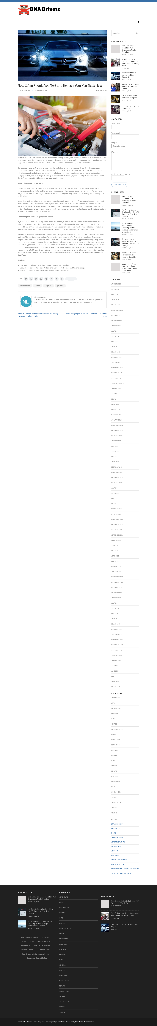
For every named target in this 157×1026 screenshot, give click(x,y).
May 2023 (114, 456)
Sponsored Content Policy (122, 873)
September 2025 (117, 320)
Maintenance (116, 781)
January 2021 (116, 572)
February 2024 (116, 415)
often (38, 286)
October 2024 (116, 378)
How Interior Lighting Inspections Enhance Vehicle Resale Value (44, 265)
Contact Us (115, 828)
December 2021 (117, 519)
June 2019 (115, 671)
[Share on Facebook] (26, 279)
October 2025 (116, 315)
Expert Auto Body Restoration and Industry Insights (129, 255)
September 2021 (117, 535)
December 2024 (117, 368)
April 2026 (115, 300)
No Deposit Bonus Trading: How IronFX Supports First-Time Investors (130, 213)
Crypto (114, 724)
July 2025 (114, 331)
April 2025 (115, 347)
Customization (117, 729)
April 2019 (115, 681)
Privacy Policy (117, 824)
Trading (114, 808)
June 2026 (115, 289)
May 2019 (114, 676)
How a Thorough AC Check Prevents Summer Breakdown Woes (44, 270)
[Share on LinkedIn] (36, 279)
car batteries (25, 286)
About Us (115, 851)
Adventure (115, 698)
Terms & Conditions (119, 860)
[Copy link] (71, 279)
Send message (120, 184)
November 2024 (117, 373)
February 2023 (116, 467)
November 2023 (117, 430)
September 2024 (117, 383)
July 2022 (114, 488)
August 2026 (116, 284)
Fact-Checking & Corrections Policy (125, 869)
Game (113, 760)
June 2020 (115, 608)
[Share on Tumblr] (57, 279)
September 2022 (117, 483)
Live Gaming (115, 776)
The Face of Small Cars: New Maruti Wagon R (129, 75)
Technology (116, 802)
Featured (115, 750)
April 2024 (115, 404)
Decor (113, 734)
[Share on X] (31, 279)
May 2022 (114, 498)
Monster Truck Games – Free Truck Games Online (130, 86)
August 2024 (116, 388)
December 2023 (117, 425)
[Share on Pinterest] (46, 279)
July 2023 (114, 446)
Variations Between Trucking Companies (130, 96)
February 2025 (116, 357)
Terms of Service (117, 837)
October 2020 (116, 587)
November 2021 (117, 524)
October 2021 (116, 530)
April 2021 (115, 556)
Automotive (102, 90)
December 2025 (117, 310)
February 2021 (116, 566)
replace (48, 286)
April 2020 (115, 619)
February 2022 (116, 509)
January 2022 (116, 514)
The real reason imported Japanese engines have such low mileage (130, 242)
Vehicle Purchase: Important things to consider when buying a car (130, 62)
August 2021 (116, 540)
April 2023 (115, 462)
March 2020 (115, 624)
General (114, 766)
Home (113, 833)
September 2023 (117, 436)
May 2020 (114, 613)
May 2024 (114, 399)
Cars (113, 719)
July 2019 (114, 666)
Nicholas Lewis (25, 90)
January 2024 (116, 420)
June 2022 (115, 493)
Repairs (114, 787)
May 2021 (114, 551)
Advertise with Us (118, 842)
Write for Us (116, 846)
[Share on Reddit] (51, 279)
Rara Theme (61, 1022)
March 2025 (115, 352)
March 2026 (115, 305)
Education (115, 745)
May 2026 (114, 294)
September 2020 (117, 592)
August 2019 (116, 660)
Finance (114, 755)
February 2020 (116, 629)
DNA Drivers (27, 1022)
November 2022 (117, 477)
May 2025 (114, 341)
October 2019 (116, 650)
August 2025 (116, 326)
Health (114, 771)
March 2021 (115, 561)
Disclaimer (115, 855)
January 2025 (116, 362)
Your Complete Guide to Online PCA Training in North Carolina (130, 49)
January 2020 (116, 634)
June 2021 (115, 545)
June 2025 (115, 336)
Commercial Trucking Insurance (130, 107)
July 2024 (114, 394)
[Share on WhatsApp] (41, 279)
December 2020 (117, 577)
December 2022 (117, 472)
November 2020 (117, 582)
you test (60, 286)
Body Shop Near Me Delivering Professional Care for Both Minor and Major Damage (52, 268)
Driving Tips (115, 740)
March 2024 (115, 409)
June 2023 (115, 451)
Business (114, 713)
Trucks (114, 813)
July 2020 (114, 603)
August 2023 (116, 441)
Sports (114, 797)
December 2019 (117, 640)
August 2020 (116, 598)
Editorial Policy (117, 864)
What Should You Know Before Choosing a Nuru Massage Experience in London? (130, 227)
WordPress (79, 1022)
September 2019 (117, 655)
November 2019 (117, 645)
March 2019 (115, 687)
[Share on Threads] (62, 279)
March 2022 (115, 504)
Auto (113, 703)
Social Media (116, 792)
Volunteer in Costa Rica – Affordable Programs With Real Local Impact (129, 267)
